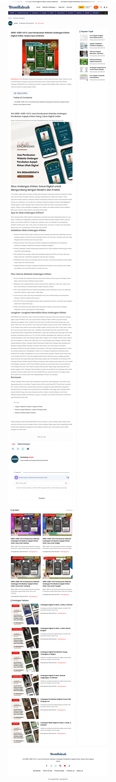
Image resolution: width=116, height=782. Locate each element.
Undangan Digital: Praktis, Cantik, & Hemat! (56, 605)
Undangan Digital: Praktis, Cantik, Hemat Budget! (55, 629)
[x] (18, 448)
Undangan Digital (17, 629)
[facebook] (13, 448)
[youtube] (65, 766)
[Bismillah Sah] (19, 7)
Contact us (70, 771)
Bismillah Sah (64, 779)
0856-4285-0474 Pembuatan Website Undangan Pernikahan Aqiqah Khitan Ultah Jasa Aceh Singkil (57, 541)
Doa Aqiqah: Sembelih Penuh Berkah (97, 76)
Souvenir (69, 7)
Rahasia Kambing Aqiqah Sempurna (25, 412)
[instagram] (60, 766)
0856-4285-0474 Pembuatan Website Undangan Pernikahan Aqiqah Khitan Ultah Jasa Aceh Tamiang (25, 584)
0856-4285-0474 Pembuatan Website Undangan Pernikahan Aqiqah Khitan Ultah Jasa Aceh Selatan (25, 541)
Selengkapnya (33, 552)
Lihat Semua (69, 510)
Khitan (52, 13)
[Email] (28, 448)
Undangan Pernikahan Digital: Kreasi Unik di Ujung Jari (55, 700)
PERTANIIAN (96, 13)
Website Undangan (48, 7)
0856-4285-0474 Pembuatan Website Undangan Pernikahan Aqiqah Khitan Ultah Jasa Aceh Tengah (57, 584)
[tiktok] (69, 766)
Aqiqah (44, 13)
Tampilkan (41, 498)
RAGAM (87, 13)
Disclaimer (37, 771)
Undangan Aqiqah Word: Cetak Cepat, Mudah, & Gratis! (98, 68)
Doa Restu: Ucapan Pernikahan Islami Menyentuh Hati (60, 2)
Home (38, 7)
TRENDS (12, 13)
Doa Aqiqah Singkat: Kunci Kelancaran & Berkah (96, 37)
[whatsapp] (23, 448)
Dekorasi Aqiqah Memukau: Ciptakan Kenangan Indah (31, 409)
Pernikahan (35, 13)
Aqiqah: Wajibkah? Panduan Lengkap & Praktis (29, 406)
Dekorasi (61, 7)
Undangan (15, 605)
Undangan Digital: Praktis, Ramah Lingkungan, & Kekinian (52, 676)
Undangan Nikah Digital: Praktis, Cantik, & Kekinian (23, 2)
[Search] (101, 7)
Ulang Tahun (61, 13)
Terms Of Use (47, 771)
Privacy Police (59, 771)
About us (80, 771)
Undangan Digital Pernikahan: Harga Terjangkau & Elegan (53, 653)
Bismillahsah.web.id (16, 79)
